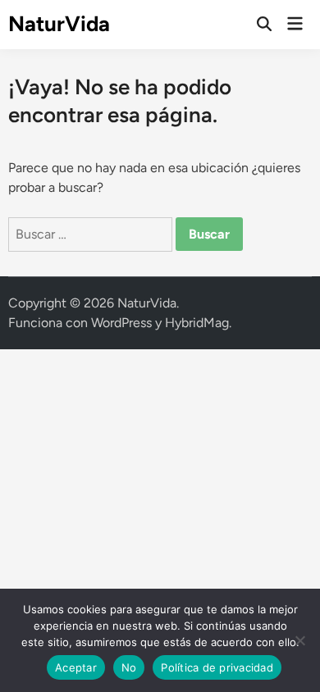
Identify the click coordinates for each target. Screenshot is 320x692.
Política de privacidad (217, 667)
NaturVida (59, 24)
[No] (299, 640)
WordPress (121, 322)
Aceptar (76, 667)
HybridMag (197, 322)
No (129, 667)
